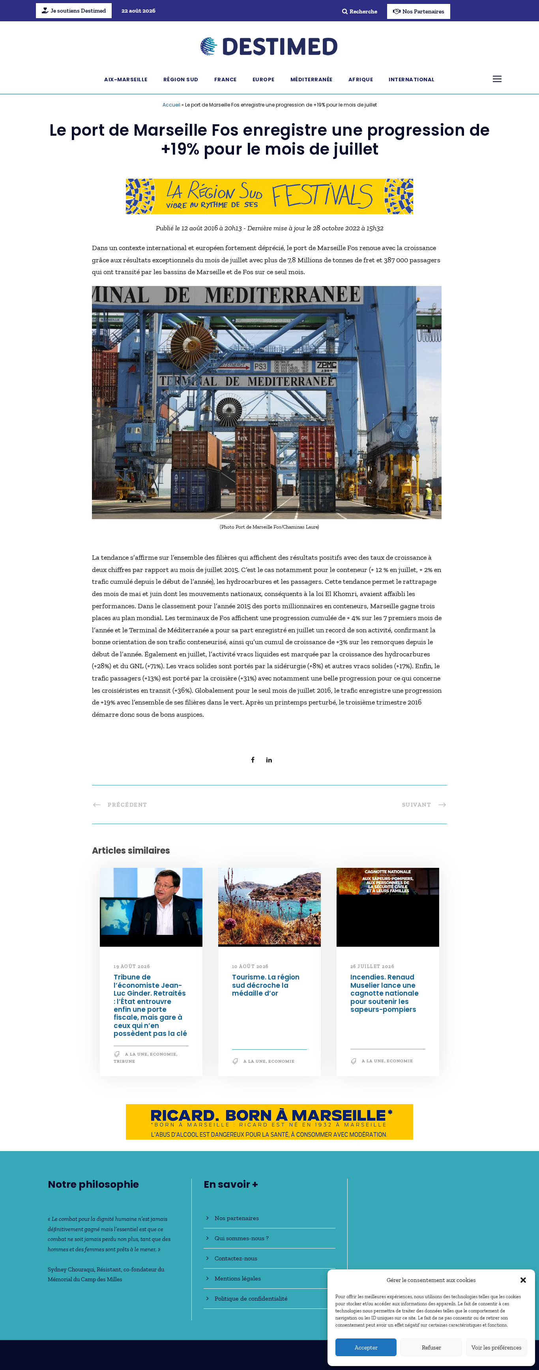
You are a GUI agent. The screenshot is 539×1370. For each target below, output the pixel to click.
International (412, 79)
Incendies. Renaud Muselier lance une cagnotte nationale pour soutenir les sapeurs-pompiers (384, 993)
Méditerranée (311, 79)
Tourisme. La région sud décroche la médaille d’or (265, 985)
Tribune (124, 1061)
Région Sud (180, 79)
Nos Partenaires (423, 11)
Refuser (431, 1347)
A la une (136, 1054)
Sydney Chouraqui (71, 1269)
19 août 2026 (132, 966)
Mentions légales (238, 1278)
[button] (523, 1280)
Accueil (171, 104)
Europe (264, 79)
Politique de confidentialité (251, 1298)
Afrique (360, 79)
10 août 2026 (250, 966)
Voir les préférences (497, 1347)
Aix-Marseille (126, 79)
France (225, 79)
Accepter (366, 1347)
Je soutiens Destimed (78, 10)
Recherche (363, 11)
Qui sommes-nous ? (242, 1238)
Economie (163, 1054)
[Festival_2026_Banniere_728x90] (269, 195)
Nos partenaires (237, 1218)
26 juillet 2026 (372, 966)
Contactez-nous (236, 1258)
